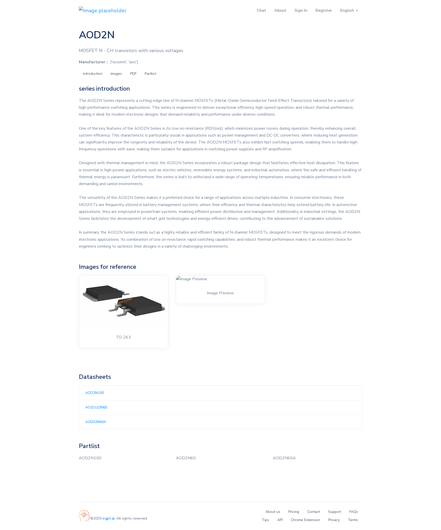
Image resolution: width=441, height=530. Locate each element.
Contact (313, 511)
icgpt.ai (109, 518)
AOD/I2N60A (95, 421)
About (280, 10)
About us (272, 511)
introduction (92, 73)
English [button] (347, 10)
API (280, 519)
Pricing (293, 511)
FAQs (353, 511)
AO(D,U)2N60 (96, 407)
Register (323, 10)
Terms (353, 519)
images (116, 73)
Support (334, 511)
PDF (133, 73)
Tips (265, 519)
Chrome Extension (305, 519)
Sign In (301, 10)
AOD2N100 (94, 392)
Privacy (334, 519)
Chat (261, 10)
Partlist (150, 73)
